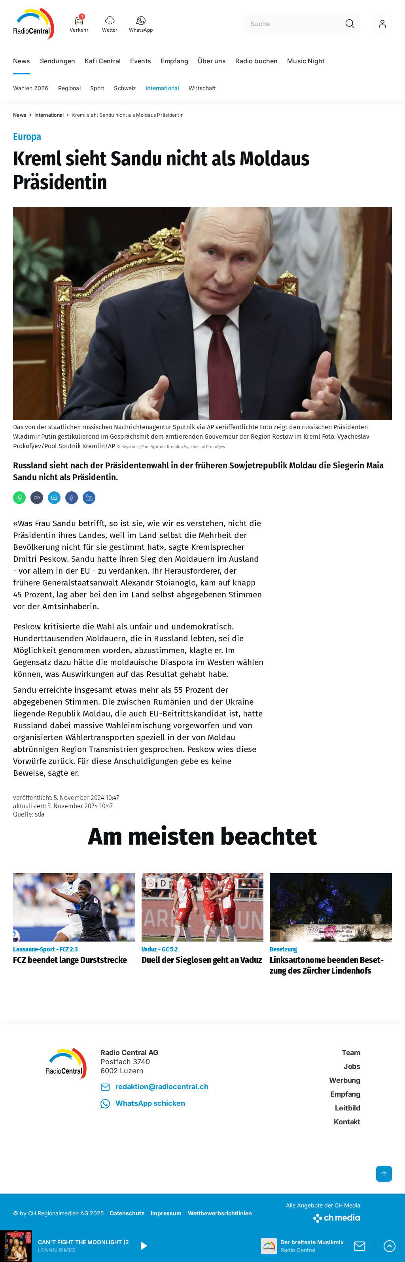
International (162, 88)
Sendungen (57, 61)
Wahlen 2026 (31, 88)
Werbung (344, 1080)
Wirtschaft (202, 88)
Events (140, 61)
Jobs (352, 1066)
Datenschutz (127, 1213)
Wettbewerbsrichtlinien (220, 1213)
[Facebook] (71, 497)
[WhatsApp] (19, 497)
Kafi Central (103, 61)
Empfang (174, 61)
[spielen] (143, 1246)
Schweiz (125, 88)
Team (351, 1052)
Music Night (305, 61)
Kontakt (347, 1122)
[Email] (54, 497)
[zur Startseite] (33, 24)
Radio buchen (256, 61)
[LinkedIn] (89, 497)
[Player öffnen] (390, 1246)
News (21, 61)
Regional (69, 88)
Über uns (212, 61)
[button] (141, 24)
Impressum (166, 1213)
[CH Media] (323, 1216)
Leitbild (347, 1108)
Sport (97, 88)
